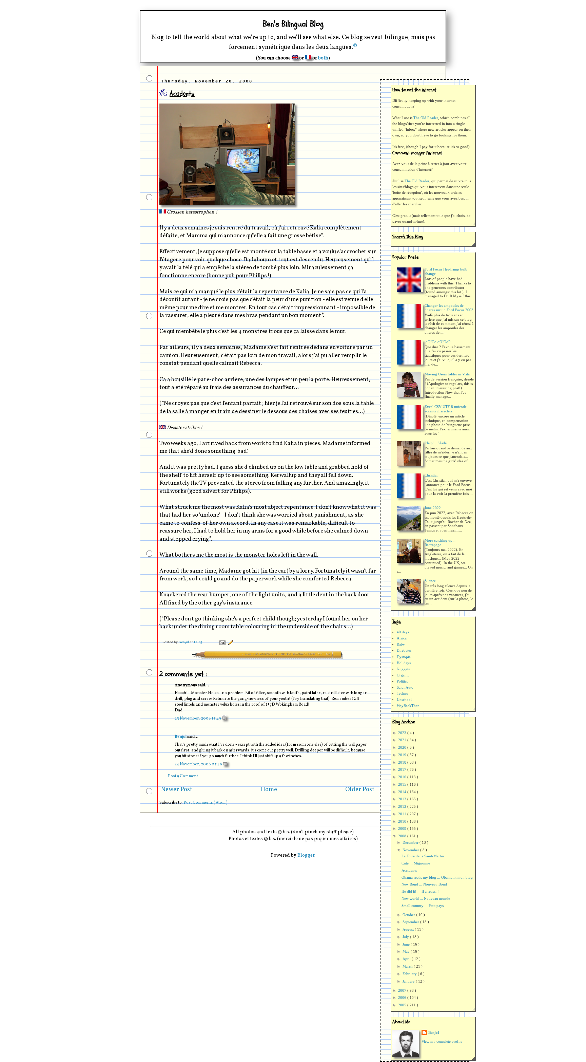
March (408, 966)
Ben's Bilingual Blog (293, 24)
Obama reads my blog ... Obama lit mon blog (437, 877)
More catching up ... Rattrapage (440, 543)
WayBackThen (408, 706)
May (407, 951)
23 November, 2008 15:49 (198, 718)
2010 (402, 821)
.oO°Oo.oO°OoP (437, 342)
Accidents (409, 870)
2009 (402, 829)
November (411, 850)
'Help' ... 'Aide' (436, 443)
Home (269, 789)
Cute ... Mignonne (416, 863)
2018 (402, 762)
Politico (403, 681)
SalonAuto (405, 687)
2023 (402, 733)
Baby (401, 644)
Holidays (404, 663)
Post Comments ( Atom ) (205, 802)
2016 (402, 777)
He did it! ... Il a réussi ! (420, 891)
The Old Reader (425, 118)
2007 (402, 990)
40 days (403, 632)
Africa (402, 638)
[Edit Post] (230, 642)
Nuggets (403, 669)
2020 (402, 747)
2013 (402, 799)
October (409, 915)
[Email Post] (221, 642)
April (407, 959)
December (411, 842)
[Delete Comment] (224, 718)
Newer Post (176, 789)
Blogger (305, 855)
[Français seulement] (308, 58)
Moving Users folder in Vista (447, 374)
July (406, 937)
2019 (402, 755)
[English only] (295, 58)
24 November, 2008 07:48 (199, 764)
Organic (403, 675)
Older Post (359, 789)
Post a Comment (183, 776)
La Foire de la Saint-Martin (423, 856)
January (409, 981)
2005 (402, 1005)
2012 (402, 806)
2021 (402, 740)
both (323, 58)
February (410, 974)
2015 (402, 784)
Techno (402, 693)
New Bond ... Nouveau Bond (424, 884)
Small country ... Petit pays (423, 906)
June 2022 (433, 508)
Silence (430, 581)
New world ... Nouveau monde (426, 898)
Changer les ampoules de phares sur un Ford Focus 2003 (449, 308)
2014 (402, 792)
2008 (402, 836)
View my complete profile (442, 1041)
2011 (402, 814)
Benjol (181, 737)
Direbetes (404, 650)
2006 (402, 998)
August (409, 929)
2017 (402, 769)
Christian (431, 475)
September (411, 922)
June (407, 944)
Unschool (404, 700)
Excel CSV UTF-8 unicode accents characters (446, 409)
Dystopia (404, 657)
